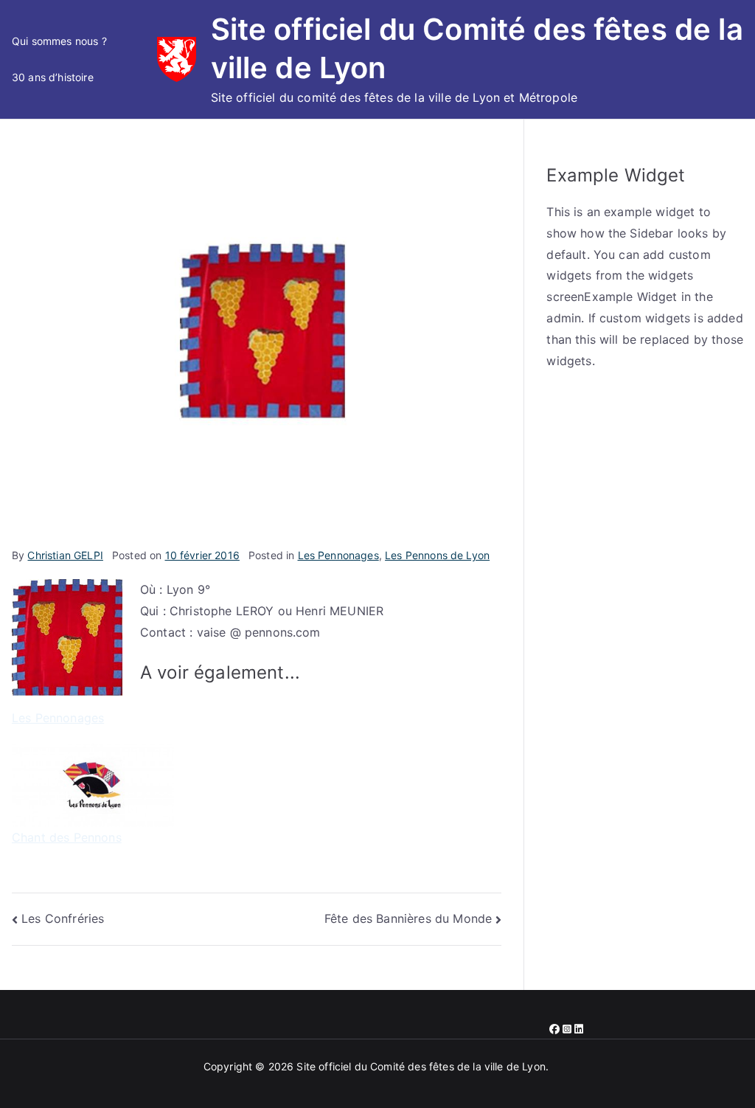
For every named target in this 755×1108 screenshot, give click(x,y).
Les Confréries (62, 918)
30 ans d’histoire (53, 77)
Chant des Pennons (67, 837)
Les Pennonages (338, 555)
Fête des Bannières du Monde (408, 918)
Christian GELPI (64, 555)
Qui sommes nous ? (59, 41)
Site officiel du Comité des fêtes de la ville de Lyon (420, 1066)
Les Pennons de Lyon (437, 555)
